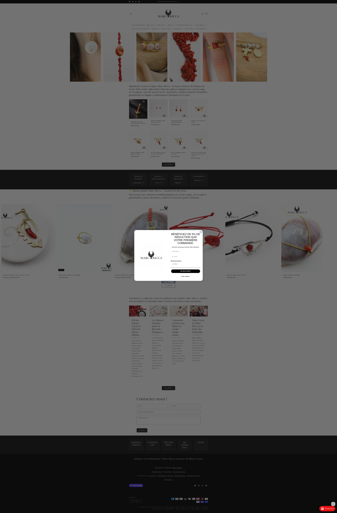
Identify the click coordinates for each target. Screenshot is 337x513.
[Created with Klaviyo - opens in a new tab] (168, 282)
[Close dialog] (201, 232)
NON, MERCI (186, 276)
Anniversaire (176, 261)
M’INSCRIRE (186, 271)
